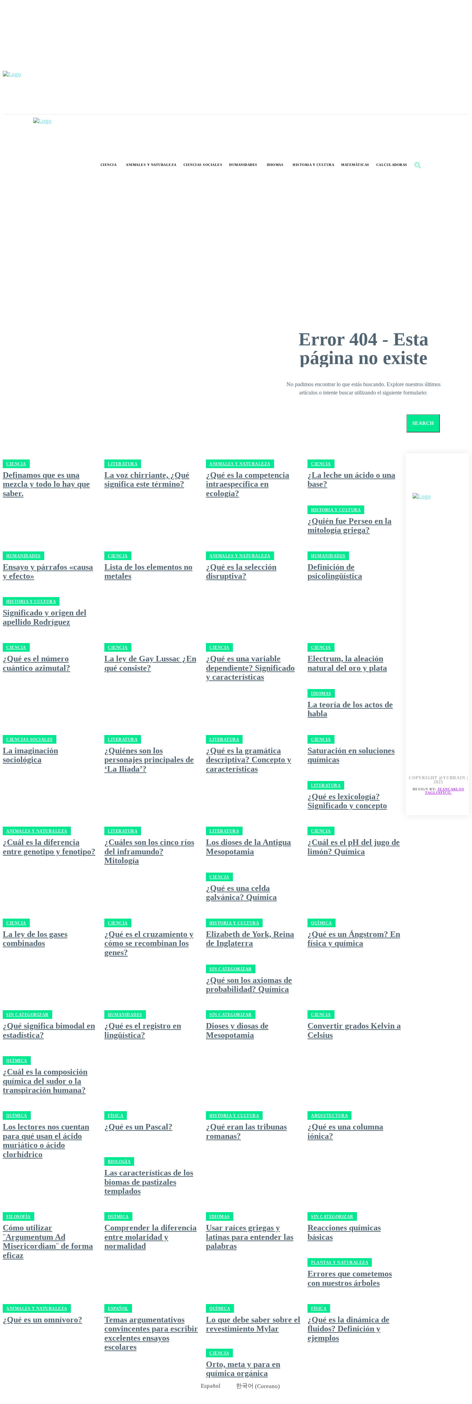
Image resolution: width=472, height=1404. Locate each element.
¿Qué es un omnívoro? (42, 1319)
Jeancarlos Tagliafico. (444, 790)
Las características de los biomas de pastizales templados (148, 1182)
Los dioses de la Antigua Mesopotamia (248, 847)
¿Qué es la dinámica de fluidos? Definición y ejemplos (348, 1328)
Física (115, 1115)
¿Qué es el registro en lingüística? (142, 1030)
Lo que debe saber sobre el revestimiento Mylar (253, 1324)
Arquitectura (329, 1115)
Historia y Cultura (234, 923)
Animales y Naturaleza (36, 831)
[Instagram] (438, 485)
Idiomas (219, 1216)
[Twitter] (454, 485)
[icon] (432, 165)
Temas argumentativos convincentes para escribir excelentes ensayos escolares (151, 1333)
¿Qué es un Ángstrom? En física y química (354, 939)
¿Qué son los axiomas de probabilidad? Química (249, 985)
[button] (417, 165)
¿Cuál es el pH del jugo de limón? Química (354, 847)
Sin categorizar (230, 969)
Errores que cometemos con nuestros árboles (350, 1278)
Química (321, 923)
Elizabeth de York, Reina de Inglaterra (250, 939)
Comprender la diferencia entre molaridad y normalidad (150, 1236)
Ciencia (321, 831)
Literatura (123, 831)
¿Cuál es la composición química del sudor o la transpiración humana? (45, 1081)
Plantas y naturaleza (339, 1262)
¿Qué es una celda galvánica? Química (241, 893)
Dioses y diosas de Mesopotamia (237, 1030)
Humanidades (125, 1014)
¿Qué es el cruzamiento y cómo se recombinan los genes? (148, 943)
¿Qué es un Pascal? (138, 1126)
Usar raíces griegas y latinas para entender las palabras (249, 1236)
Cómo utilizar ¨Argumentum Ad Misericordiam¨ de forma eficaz (48, 1241)
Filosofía (18, 1216)
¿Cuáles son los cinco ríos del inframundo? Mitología (149, 851)
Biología (119, 1161)
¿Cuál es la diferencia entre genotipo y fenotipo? (49, 847)
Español (118, 1308)
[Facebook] (423, 485)
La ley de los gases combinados (35, 939)
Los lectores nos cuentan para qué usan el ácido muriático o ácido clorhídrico (46, 1140)
